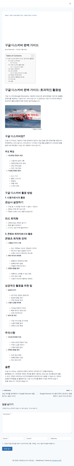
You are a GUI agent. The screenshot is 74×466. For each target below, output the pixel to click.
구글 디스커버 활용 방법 (17, 64)
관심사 (6, 15)
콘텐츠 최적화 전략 (16, 75)
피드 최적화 (14, 71)
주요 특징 (15, 63)
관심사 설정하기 (15, 69)
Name (6, 438)
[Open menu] (70, 3)
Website (54, 438)
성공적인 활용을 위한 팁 (17, 77)
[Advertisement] (37, 29)
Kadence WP (56, 460)
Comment (7, 414)
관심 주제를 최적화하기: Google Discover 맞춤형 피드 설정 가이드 (18, 393)
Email (29, 438)
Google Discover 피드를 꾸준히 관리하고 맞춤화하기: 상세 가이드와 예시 (56, 393)
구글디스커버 (27, 15)
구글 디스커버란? (15, 61)
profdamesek (10, 49)
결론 (12, 81)
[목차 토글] (32, 55)
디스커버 (34, 15)
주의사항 (12, 79)
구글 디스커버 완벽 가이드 (16, 15)
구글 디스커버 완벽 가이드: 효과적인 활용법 (20, 58)
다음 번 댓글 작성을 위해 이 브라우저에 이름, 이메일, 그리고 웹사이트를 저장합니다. (29, 443)
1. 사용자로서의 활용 (18, 67)
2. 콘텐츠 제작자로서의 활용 (20, 73)
